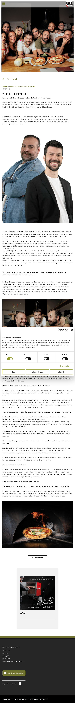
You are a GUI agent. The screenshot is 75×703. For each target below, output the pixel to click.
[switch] (28, 358)
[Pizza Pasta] (69, 4)
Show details (64, 366)
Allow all (61, 372)
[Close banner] (72, 330)
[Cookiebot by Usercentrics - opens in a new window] (59, 329)
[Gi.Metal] (37, 593)
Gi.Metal (22, 613)
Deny (14, 372)
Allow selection (37, 372)
